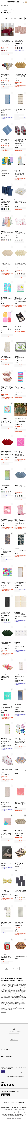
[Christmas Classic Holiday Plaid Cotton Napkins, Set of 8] (20, 130)
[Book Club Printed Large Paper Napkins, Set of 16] (7, 572)
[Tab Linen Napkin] (7, 853)
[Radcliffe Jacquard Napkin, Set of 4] (20, 821)
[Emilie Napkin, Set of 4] (20, 760)
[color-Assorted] (2, 240)
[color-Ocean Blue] (8, 240)
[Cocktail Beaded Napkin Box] (20, 347)
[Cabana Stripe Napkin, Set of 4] (7, 222)
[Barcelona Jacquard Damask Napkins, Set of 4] (20, 65)
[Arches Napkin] (7, 791)
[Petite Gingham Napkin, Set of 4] (20, 911)
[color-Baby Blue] (15, 496)
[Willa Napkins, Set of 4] (20, 945)
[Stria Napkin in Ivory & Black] (20, 98)
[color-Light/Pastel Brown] (17, 931)
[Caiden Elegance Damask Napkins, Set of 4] (7, 29)
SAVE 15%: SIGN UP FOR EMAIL (14, 1031)
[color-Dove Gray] (2, 84)
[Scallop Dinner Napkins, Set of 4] (7, 161)
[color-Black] (17, 48)
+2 (10, 491)
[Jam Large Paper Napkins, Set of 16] (7, 945)
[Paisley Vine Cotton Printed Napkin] (7, 539)
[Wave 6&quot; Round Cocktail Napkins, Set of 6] (20, 222)
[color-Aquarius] (2, 715)
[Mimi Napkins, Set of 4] (7, 347)
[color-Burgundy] (19, 273)
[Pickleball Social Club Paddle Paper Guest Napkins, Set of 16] (20, 729)
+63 (10, 208)
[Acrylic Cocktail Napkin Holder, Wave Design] (20, 190)
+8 (10, 715)
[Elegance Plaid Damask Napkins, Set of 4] (7, 442)
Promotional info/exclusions (13, 1076)
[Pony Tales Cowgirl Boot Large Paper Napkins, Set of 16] (20, 510)
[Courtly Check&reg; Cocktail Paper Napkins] (20, 853)
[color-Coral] (6, 240)
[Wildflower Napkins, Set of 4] (7, 760)
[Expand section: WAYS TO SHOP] (14, 1060)
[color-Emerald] (8, 209)
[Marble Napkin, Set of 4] (20, 539)
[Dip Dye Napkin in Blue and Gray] (20, 695)
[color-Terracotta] (19, 897)
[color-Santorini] (19, 240)
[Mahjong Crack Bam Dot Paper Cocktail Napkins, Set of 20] (7, 821)
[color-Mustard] (21, 897)
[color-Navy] (21, 48)
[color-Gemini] (8, 715)
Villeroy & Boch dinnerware (7, 1004)
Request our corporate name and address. (15, 1115)
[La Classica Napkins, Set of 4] (7, 65)
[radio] (2, 51)
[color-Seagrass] (10, 240)
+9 (10, 84)
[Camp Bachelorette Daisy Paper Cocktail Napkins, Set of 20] (20, 791)
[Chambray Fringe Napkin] (7, 98)
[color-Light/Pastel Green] (15, 931)
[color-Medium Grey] (24, 897)
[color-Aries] (4, 715)
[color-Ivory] (8, 84)
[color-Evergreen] (21, 496)
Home (5, 10)
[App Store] (5, 1094)
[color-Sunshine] (4, 240)
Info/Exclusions (14, 1040)
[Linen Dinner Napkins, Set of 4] (20, 881)
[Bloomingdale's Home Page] (13, 2)
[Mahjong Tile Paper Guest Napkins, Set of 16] (7, 288)
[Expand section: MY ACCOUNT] (14, 1053)
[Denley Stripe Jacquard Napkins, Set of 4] (7, 252)
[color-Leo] (6, 715)
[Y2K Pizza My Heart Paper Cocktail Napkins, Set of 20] (7, 409)
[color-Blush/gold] (6, 491)
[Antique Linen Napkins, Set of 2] (7, 665)
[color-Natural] (4, 115)
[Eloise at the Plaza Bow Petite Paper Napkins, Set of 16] (20, 442)
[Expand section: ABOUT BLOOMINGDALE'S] (14, 1056)
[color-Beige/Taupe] (8, 491)
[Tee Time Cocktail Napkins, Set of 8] (7, 911)
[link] (7, 46)
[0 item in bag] (26, 2)
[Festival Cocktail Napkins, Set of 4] (7, 190)
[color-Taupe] (6, 50)
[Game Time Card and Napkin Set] (20, 317)
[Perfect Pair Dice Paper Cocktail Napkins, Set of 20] (7, 510)
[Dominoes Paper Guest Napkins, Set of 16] (7, 317)
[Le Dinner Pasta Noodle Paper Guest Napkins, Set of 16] (7, 881)
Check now (21, 1076)
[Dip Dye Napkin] (7, 475)
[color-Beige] (17, 273)
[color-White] (24, 273)
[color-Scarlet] (21, 240)
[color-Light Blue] (15, 897)
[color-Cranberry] (2, 50)
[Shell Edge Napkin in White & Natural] (20, 572)
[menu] (2, 2)
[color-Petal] (15, 48)
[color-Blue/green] (2, 491)
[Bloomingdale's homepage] (2, 10)
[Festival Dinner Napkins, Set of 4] (20, 29)
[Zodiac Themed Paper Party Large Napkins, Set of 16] (7, 695)
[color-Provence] (17, 240)
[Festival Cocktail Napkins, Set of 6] (7, 601)
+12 (10, 620)
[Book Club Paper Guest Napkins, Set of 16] (20, 377)
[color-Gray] (19, 48)
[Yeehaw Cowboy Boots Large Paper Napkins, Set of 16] (20, 161)
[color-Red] (4, 50)
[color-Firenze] (15, 240)
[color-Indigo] (4, 84)
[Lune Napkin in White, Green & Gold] (7, 729)
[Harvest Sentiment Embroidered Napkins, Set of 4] (20, 409)
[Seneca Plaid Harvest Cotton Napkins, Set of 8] (7, 377)
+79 (23, 48)
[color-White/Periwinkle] (4, 491)
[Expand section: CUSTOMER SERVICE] (14, 1049)
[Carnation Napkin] (20, 665)
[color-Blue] (2, 115)
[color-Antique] (15, 273)
